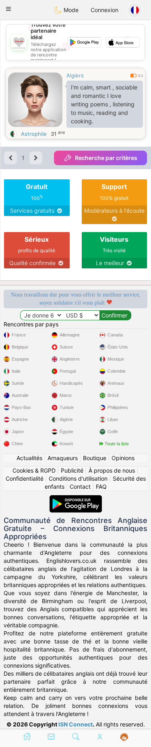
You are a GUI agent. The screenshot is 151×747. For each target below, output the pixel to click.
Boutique (94, 457)
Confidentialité (24, 478)
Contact (80, 486)
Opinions (123, 457)
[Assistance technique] (124, 737)
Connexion (104, 9)
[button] (8, 9)
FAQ (101, 486)
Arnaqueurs (63, 457)
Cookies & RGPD (34, 470)
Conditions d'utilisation (78, 478)
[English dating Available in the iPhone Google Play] (76, 499)
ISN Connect (75, 724)
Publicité (72, 470)
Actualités (29, 457)
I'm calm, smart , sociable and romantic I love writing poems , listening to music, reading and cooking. (104, 104)
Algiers (75, 75)
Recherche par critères (106, 157)
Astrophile (34, 134)
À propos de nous (112, 470)
